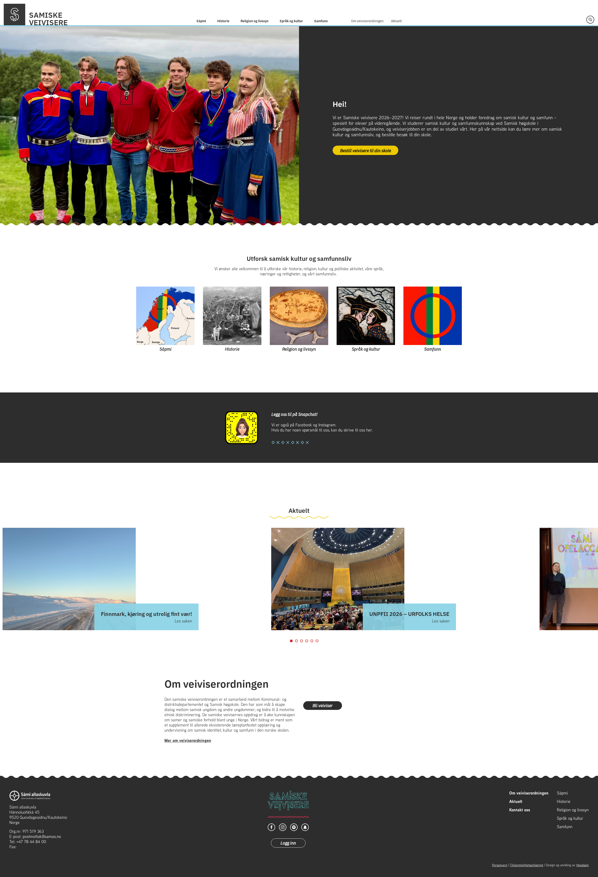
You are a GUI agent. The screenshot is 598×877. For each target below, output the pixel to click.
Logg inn (288, 843)
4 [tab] (306, 641)
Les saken (183, 621)
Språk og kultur (291, 20)
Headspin (582, 865)
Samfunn (321, 20)
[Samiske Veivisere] (14, 14)
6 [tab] (317, 641)
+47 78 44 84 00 (31, 842)
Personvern (499, 865)
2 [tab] (296, 641)
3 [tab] (301, 641)
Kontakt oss (519, 809)
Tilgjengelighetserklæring (526, 865)
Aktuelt (396, 20)
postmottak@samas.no (42, 836)
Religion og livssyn (254, 20)
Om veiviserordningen (367, 20)
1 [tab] (291, 641)
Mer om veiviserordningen (187, 740)
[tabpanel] (400, 579)
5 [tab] (311, 641)
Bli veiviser (323, 705)
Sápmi (201, 20)
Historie (223, 20)
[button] (590, 20)
